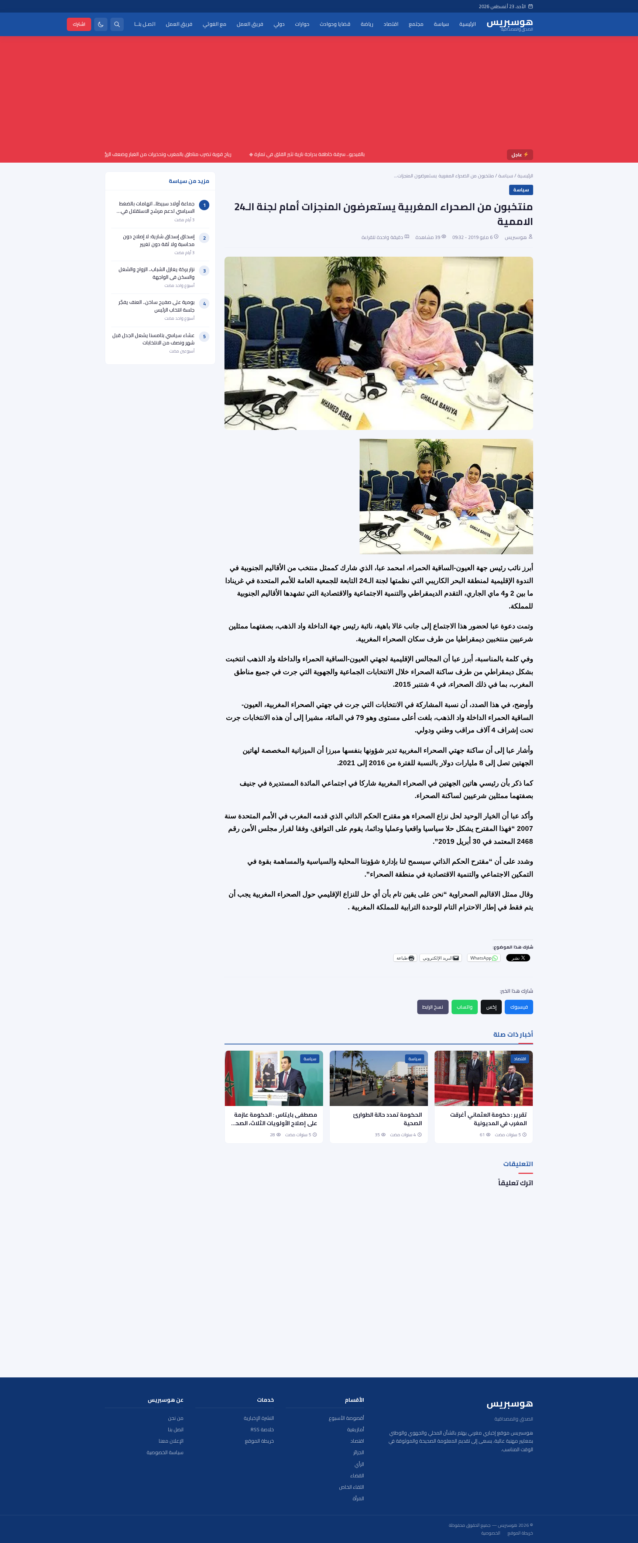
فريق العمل (250, 24)
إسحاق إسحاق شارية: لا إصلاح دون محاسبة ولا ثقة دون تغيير (159, 240)
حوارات (302, 24)
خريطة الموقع (259, 1441)
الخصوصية (490, 1533)
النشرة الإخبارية (259, 1418)
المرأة (358, 1498)
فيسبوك (519, 1006)
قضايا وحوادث (335, 24)
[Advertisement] (319, 94)
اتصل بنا (175, 1429)
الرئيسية (467, 24)
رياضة (367, 24)
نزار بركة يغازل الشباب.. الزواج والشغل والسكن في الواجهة (157, 272)
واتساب (465, 1006)
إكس (491, 1006)
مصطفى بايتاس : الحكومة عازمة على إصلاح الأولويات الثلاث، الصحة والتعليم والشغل (274, 1123)
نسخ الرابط (432, 1006)
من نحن (175, 1418)
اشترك (79, 24)
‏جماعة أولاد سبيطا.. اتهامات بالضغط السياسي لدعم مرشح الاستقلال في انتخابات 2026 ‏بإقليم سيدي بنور (157, 211)
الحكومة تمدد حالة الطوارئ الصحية (387, 1118)
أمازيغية (355, 1429)
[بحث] (117, 24)
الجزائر (358, 1452)
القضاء (357, 1475)
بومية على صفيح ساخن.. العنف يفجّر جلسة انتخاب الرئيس (157, 305)
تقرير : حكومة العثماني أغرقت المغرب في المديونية (488, 1118)
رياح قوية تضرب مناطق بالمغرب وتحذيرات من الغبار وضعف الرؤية (196, 154)
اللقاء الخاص (351, 1487)
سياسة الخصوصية (165, 1452)
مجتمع (416, 24)
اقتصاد (391, 24)
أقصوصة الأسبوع (346, 1418)
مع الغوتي (214, 24)
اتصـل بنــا (144, 24)
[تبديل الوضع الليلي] (100, 24)
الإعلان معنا (171, 1441)
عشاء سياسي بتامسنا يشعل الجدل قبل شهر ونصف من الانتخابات (153, 338)
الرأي (359, 1464)
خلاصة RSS (262, 1429)
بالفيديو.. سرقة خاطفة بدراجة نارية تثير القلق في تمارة (340, 154)
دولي (279, 24)
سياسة (441, 24)
